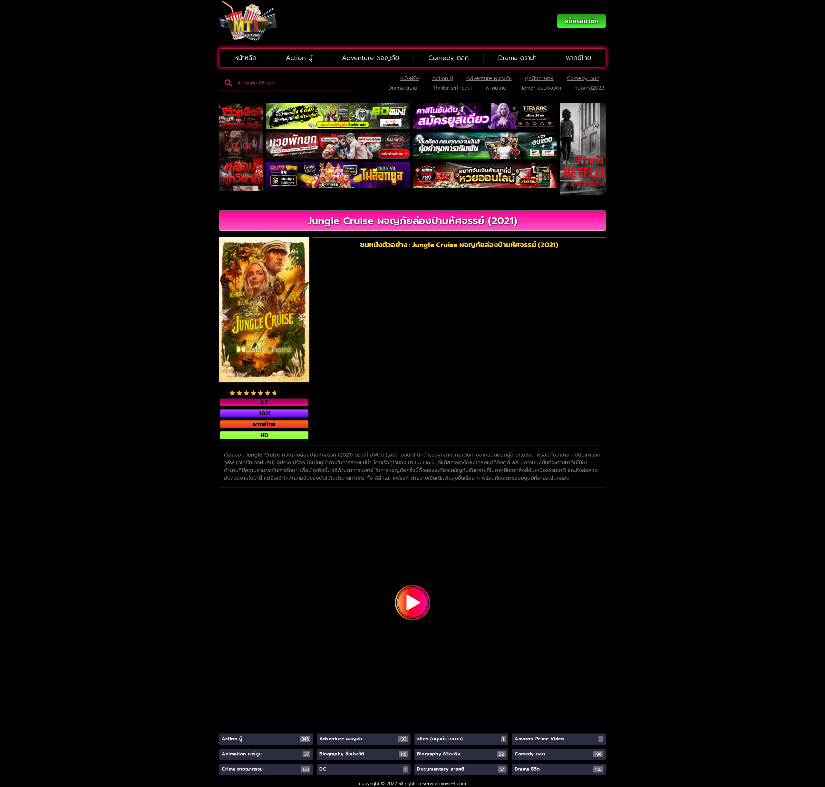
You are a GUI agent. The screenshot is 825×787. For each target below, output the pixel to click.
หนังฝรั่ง (409, 78)
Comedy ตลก (448, 58)
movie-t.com (452, 783)
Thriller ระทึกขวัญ (452, 88)
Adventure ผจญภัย (370, 58)
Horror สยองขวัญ (540, 88)
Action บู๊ (299, 58)
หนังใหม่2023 (589, 88)
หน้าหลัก (245, 58)
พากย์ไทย (578, 58)
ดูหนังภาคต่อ (539, 78)
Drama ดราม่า (517, 58)
